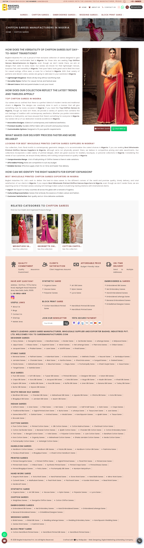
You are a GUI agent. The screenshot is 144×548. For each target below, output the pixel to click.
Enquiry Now (136, 7)
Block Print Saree (112, 14)
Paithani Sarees (36, 356)
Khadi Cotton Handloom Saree (63, 453)
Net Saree (59, 407)
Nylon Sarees (77, 289)
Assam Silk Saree (59, 399)
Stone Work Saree (78, 477)
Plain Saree (46, 407)
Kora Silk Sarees (36, 379)
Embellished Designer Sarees (118, 304)
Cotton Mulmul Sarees (80, 426)
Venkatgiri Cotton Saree (48, 441)
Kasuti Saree (124, 364)
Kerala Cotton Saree (112, 437)
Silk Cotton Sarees (60, 426)
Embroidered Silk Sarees (116, 285)
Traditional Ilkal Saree (21, 411)
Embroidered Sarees (64, 14)
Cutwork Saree (18, 480)
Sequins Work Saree (20, 477)
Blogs (15, 310)
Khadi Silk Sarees (122, 379)
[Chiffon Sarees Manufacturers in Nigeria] (110, 86)
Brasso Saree (32, 345)
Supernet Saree (48, 345)
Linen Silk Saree (88, 383)
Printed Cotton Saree (40, 426)
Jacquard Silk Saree (54, 379)
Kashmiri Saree (38, 524)
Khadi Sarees (80, 348)
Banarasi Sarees (19, 356)
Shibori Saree (37, 465)
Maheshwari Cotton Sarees (59, 437)
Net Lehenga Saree (81, 345)
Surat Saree (72, 407)
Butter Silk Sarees (19, 387)
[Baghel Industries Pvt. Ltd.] (20, 7)
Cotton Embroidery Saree (116, 430)
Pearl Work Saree (54, 480)
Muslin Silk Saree (105, 379)
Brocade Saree (18, 418)
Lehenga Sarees (103, 341)
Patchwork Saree (72, 480)
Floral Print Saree (85, 461)
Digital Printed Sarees (66, 461)
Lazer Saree (50, 348)
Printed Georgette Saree (22, 461)
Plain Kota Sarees (100, 345)
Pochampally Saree (87, 364)
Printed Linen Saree (104, 461)
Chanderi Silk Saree (40, 395)
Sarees (24, 14)
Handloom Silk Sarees (45, 449)
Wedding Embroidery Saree (79, 520)
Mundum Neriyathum (82, 468)
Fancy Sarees (18, 341)
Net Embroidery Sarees (116, 289)
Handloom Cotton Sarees (23, 449)
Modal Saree (67, 414)
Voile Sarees (52, 434)
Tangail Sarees (18, 368)
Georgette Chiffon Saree (41, 500)
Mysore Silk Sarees (38, 387)
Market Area (18, 322)
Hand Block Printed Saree (82, 309)
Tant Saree (17, 434)
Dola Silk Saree (72, 379)
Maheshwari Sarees (35, 364)
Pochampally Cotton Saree (23, 441)
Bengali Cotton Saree (34, 434)
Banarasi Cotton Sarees (46, 430)
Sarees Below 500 (19, 414)
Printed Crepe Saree (78, 465)
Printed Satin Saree (20, 465)
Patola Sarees (18, 364)
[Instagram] (118, 7)
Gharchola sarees (83, 360)
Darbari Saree (36, 414)
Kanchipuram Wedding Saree (105, 520)
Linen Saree (33, 407)
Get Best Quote (103, 128)
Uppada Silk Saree (81, 395)
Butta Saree (63, 411)
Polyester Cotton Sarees (70, 434)
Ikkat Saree (51, 360)
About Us (96, 7)
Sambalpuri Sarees (122, 356)
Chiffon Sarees (40, 14)
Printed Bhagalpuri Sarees (23, 468)
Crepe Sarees (117, 407)
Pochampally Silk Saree (60, 468)
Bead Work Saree (110, 480)
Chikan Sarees (117, 345)
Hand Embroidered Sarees (117, 293)
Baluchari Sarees (54, 364)
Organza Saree (50, 285)
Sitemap (16, 318)
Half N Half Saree (87, 407)
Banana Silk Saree (105, 383)
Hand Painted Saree (58, 477)
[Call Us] (139, 540)
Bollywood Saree (120, 341)
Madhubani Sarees (36, 480)
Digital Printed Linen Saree (44, 411)
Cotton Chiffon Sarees (65, 500)
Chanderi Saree (36, 360)
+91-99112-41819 (19, 293)
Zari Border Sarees (85, 341)
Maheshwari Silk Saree (60, 395)
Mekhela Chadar (88, 356)
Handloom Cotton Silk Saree (88, 449)
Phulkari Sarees (36, 348)
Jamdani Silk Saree (40, 399)
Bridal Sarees (18, 520)
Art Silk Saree (77, 285)
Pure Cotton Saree (20, 426)
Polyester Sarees (51, 293)
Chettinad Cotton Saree (103, 426)
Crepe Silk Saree (19, 379)
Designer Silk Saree (88, 376)
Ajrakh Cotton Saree (68, 430)
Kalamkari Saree (52, 356)
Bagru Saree (70, 364)
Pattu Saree (42, 468)
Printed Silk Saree (70, 376)
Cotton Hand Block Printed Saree (55, 307)
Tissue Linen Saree (96, 411)
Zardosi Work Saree (20, 524)
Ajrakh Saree (102, 414)
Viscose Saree (50, 289)
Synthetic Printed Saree (56, 465)
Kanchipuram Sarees (84, 414)
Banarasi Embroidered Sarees (118, 300)
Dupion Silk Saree (19, 383)
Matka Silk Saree (37, 383)
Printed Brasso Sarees (98, 465)
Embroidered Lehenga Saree (118, 296)
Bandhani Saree (52, 341)
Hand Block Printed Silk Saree (83, 306)
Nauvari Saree (105, 356)
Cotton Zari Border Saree (22, 430)
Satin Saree (103, 407)
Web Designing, (95, 540)
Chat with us (119, 129)
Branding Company (125, 540)
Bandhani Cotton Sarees (113, 434)
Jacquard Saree (19, 348)
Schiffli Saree (65, 348)
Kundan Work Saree (91, 480)
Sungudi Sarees (100, 360)
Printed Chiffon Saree (45, 461)
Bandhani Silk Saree (20, 395)
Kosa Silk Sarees (54, 383)
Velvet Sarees (64, 345)
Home (84, 7)
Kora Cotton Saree (20, 437)
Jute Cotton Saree (92, 434)
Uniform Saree (18, 407)
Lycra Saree (76, 293)
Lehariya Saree (78, 411)
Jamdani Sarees (19, 360)
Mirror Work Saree (115, 477)
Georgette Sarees (35, 341)
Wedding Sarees (88, 14)
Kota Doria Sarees (71, 356)
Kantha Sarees (65, 360)
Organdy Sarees (38, 437)
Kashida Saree (34, 368)
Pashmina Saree (109, 449)
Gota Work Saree (39, 477)
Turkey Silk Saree (123, 383)
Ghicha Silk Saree (99, 395)
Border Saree (68, 341)
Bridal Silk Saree (33, 520)
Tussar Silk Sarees (52, 376)
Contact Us (110, 7)
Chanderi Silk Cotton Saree (90, 430)
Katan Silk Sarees (107, 376)
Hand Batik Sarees (96, 477)
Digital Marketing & (109, 540)
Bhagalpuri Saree (40, 453)
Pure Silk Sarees (19, 376)
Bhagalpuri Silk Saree (21, 399)
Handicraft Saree (19, 484)
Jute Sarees (112, 411)
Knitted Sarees (52, 414)
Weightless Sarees (20, 500)
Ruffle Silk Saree (71, 383)
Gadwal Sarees (117, 360)
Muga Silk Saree (88, 379)
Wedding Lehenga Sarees (54, 520)
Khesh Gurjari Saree (106, 364)
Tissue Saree (117, 414)
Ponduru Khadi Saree (21, 453)
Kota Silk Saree (116, 395)
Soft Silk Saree (34, 376)
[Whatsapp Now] (4, 534)
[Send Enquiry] (4, 540)
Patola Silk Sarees (65, 449)
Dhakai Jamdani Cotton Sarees (87, 437)
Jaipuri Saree (18, 345)
